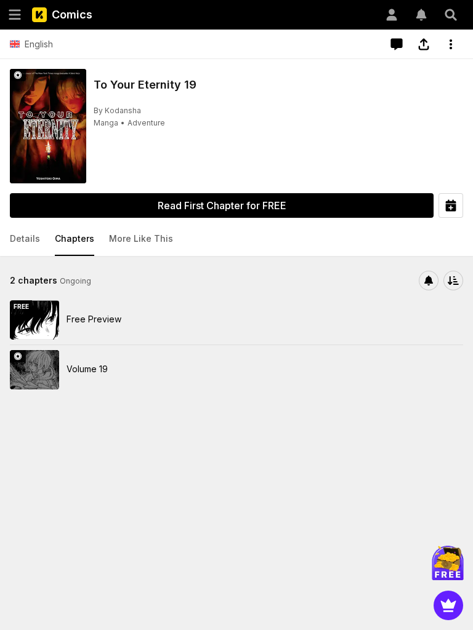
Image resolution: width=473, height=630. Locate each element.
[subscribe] (429, 280)
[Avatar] (391, 14)
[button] (25, 239)
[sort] (453, 280)
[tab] (25, 239)
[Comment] (396, 44)
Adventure (146, 122)
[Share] (423, 44)
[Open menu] (14, 14)
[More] (451, 44)
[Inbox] (421, 14)
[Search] (451, 14)
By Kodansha (117, 110)
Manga (106, 122)
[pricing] (448, 605)
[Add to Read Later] (451, 205)
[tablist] (236, 239)
